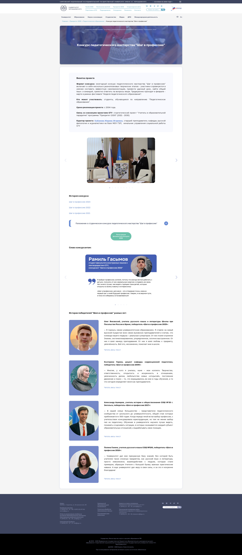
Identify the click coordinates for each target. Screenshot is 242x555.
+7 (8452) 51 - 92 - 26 (66, 518)
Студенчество (111, 17)
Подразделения (105, 10)
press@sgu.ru (137, 506)
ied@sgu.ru (77, 523)
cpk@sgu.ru (77, 518)
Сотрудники (117, 10)
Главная (65, 21)
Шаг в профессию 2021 (79, 213)
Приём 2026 (89, 7)
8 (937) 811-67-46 (79, 509)
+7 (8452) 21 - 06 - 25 (125, 506)
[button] (171, 6)
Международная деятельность (146, 17)
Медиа (121, 17)
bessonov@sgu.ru (138, 514)
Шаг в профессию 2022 (79, 207)
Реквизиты (127, 10)
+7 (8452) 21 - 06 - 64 (125, 514)
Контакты (137, 10)
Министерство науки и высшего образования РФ (125, 538)
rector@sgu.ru (64, 511)
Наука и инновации (95, 17)
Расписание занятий (103, 7)
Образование (79, 17)
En (181, 17)
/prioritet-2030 (177, 8)
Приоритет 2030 (118, 7)
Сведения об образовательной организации (103, 504)
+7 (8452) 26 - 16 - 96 (66, 509)
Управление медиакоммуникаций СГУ (131, 505)
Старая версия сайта (134, 7)
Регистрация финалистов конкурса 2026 (121, 236)
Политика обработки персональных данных (104, 510)
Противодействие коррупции (103, 514)
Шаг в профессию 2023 (79, 202)
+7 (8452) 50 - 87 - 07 (66, 523)
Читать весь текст (112, 350)
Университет (66, 17)
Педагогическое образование (93, 21)
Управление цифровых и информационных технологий (133, 511)
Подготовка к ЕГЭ (91, 10)
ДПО (129, 17)
